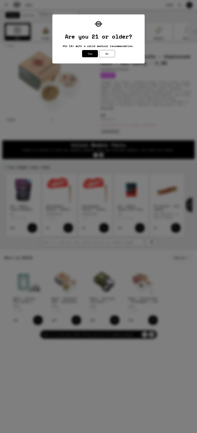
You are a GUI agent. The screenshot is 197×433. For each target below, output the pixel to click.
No (107, 54)
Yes (90, 54)
